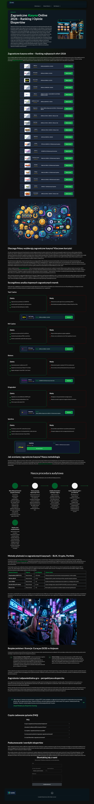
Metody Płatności (46, 6)
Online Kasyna (37, 6)
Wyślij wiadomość (47, 784)
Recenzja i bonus (39, 448)
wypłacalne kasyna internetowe (45, 463)
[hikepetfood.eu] (11, 3)
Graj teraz (69, 317)
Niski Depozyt (56, 6)
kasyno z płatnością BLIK (22, 561)
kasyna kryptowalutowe (24, 268)
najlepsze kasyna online (18, 60)
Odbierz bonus (68, 66)
